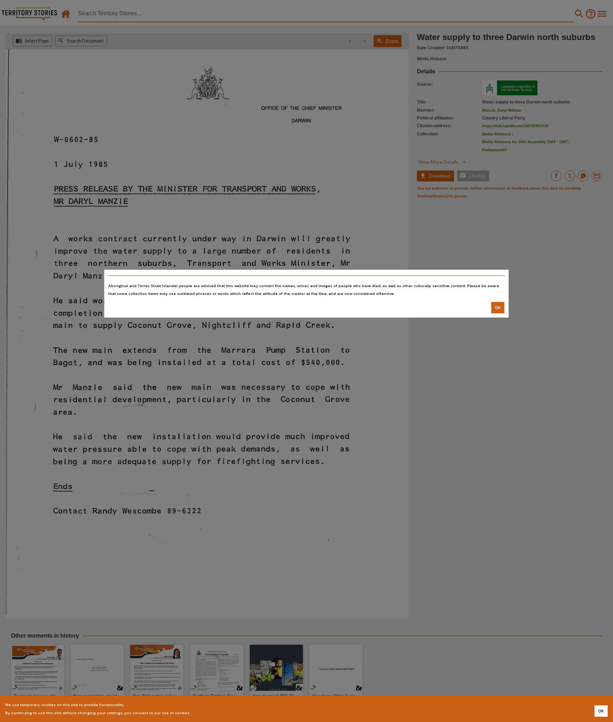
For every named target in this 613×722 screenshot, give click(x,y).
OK (498, 307)
